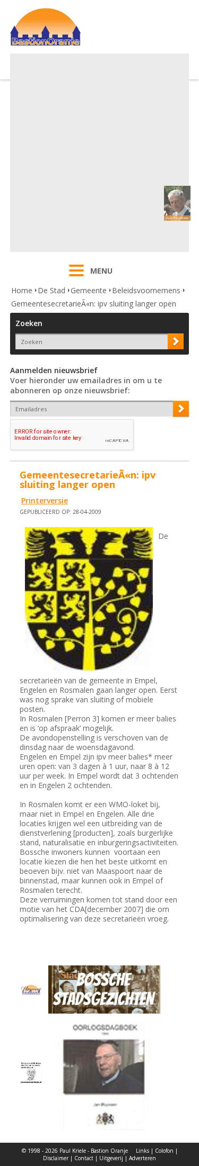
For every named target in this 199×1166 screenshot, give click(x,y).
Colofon (164, 1150)
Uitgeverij (111, 1158)
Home (21, 290)
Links (142, 1150)
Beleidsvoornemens (146, 290)
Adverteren (142, 1158)
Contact (83, 1158)
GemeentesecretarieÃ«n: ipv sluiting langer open (93, 304)
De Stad (51, 290)
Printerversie (44, 500)
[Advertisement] (99, 152)
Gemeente (89, 290)
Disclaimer (55, 1158)
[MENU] (76, 277)
